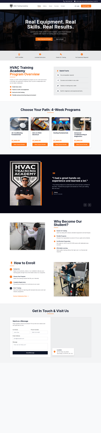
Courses (56, 6)
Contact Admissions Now (21, 296)
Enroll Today (86, 6)
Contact (63, 6)
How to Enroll (59, 39)
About (50, 6)
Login (76, 6)
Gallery (45, 6)
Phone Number (35, 329)
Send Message (30, 352)
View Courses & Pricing (44, 39)
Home (39, 6)
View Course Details (19, 144)
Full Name (15, 329)
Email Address (16, 336)
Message (15, 342)
